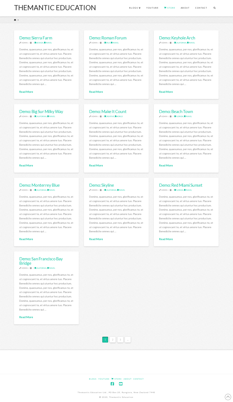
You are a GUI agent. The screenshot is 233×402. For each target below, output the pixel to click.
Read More (26, 91)
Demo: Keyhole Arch (177, 37)
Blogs (92, 379)
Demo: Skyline (101, 185)
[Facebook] (112, 384)
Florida (179, 116)
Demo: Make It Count (107, 111)
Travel (48, 43)
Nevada (39, 43)
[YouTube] (120, 384)
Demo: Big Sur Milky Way (41, 111)
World (119, 116)
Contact (138, 379)
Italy (108, 43)
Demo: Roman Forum (107, 37)
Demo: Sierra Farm (35, 37)
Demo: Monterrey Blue (39, 185)
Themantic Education (55, 7)
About (128, 379)
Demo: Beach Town (176, 111)
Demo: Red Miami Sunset (180, 185)
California (181, 43)
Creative (110, 116)
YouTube (104, 379)
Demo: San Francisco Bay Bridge (41, 261)
